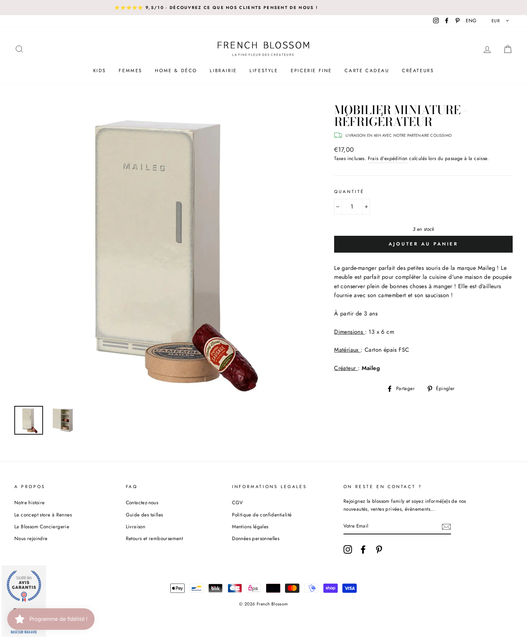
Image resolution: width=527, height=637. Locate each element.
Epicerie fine (311, 70)
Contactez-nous (142, 502)
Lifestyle (264, 70)
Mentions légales (250, 526)
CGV (237, 502)
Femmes (130, 70)
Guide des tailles (144, 514)
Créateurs (418, 70)
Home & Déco (176, 70)
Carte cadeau (367, 70)
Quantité (349, 191)
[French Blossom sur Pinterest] (379, 549)
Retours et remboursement (154, 538)
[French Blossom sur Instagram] (347, 549)
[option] (162, 252)
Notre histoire (29, 502)
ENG (471, 20)
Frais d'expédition (388, 158)
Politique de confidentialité (261, 514)
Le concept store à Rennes (43, 514)
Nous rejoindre (31, 538)
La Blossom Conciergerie (41, 526)
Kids (99, 70)
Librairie (223, 70)
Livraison (136, 526)
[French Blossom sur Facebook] (363, 549)
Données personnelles (255, 538)
